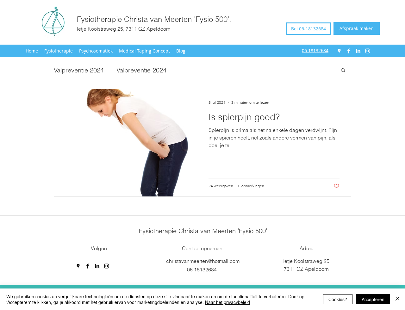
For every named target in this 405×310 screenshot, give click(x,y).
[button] (343, 70)
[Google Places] (339, 51)
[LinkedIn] (358, 51)
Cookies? (337, 299)
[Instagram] (367, 51)
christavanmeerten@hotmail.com (203, 261)
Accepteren (373, 299)
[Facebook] (349, 51)
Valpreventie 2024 (79, 70)
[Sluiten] (397, 299)
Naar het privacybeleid (227, 302)
